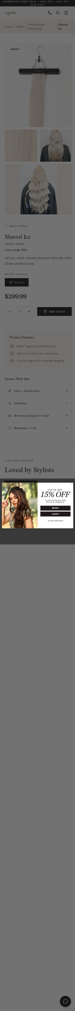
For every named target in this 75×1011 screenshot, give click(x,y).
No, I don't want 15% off (55, 520)
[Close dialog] (72, 484)
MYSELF (55, 508)
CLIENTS (55, 514)
